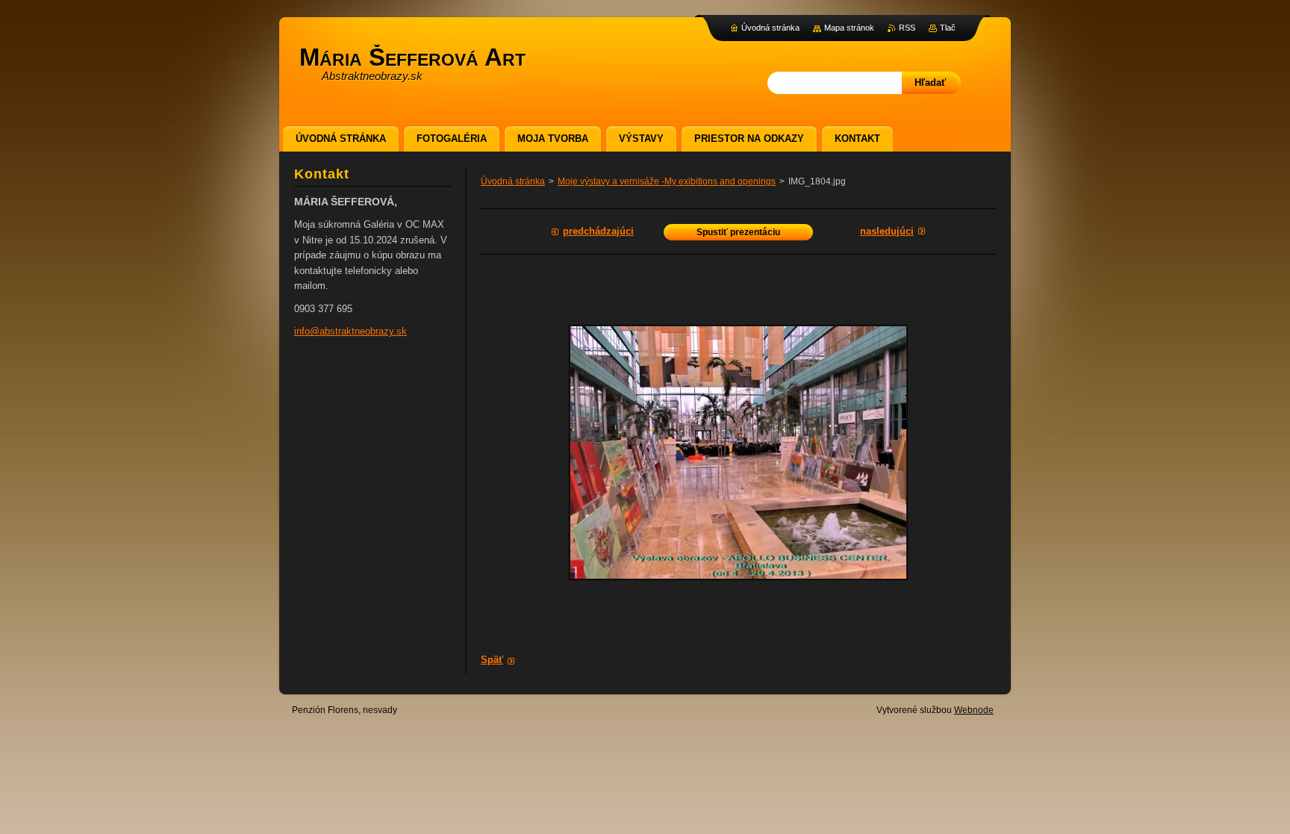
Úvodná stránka (513, 181)
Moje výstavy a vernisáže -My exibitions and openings (667, 181)
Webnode (974, 710)
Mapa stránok (849, 27)
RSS (907, 27)
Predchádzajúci (598, 231)
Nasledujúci (887, 231)
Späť (492, 659)
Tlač (948, 27)
